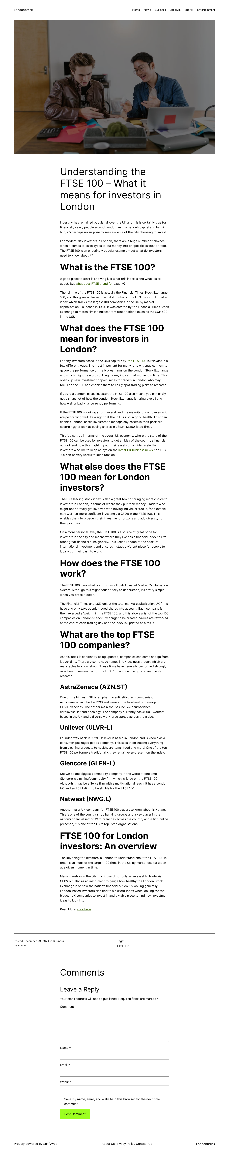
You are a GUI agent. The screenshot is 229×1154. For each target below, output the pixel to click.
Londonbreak (23, 10)
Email (65, 1065)
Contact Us (144, 1143)
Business (58, 941)
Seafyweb (50, 1143)
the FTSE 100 (137, 361)
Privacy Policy (125, 1143)
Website (65, 1082)
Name (65, 1047)
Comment (68, 1006)
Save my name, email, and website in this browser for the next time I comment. (112, 1101)
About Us (108, 1143)
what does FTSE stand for (94, 283)
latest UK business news (135, 450)
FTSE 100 (123, 946)
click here (84, 909)
